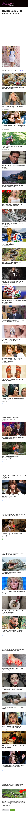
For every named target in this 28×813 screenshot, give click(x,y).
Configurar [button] (5, 809)
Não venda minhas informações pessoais (13, 807)
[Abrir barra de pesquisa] (20, 4)
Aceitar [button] (12, 809)
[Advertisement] (14, 31)
